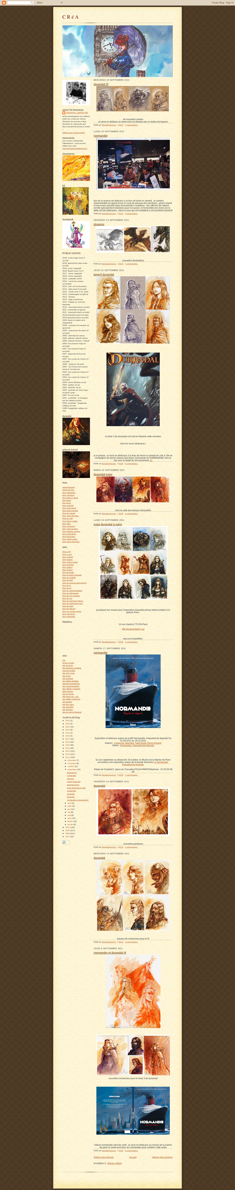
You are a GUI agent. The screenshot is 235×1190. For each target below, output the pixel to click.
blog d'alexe (67, 560)
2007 (67, 837)
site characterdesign (70, 686)
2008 (67, 833)
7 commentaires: (131, 125)
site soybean (67, 678)
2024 (67, 724)
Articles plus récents (104, 1157)
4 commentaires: (131, 514)
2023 (67, 727)
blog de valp (67, 518)
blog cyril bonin (68, 526)
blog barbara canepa (71, 531)
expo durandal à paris (76, 788)
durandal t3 (72, 773)
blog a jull (66, 552)
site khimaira (67, 710)
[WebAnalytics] (66, 844)
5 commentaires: (131, 1151)
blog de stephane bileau (72, 601)
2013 (67, 751)
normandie (71, 776)
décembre (72, 760)
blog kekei (66, 500)
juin (69, 809)
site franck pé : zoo (70, 696)
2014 (67, 748)
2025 (67, 721)
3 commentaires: (131, 214)
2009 (67, 830)
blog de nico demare (71, 596)
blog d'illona (67, 567)
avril (69, 815)
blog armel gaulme (70, 511)
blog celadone (68, 495)
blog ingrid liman (69, 534)
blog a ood (67, 554)
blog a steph (67, 557)
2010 (67, 827)
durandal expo (73, 785)
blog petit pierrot (69, 508)
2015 (67, 745)
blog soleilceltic (68, 616)
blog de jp (66, 585)
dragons (70, 779)
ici (151, 460)
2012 (67, 754)
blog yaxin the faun (70, 516)
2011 (67, 757)
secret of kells (68, 663)
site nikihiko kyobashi (71, 689)
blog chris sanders (70, 529)
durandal (71, 794)
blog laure (66, 503)
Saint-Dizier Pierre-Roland (148, 743)
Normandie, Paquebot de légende (137, 745)
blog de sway (68, 606)
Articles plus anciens (162, 1157)
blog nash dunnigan (70, 542)
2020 (67, 730)
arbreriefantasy (68, 487)
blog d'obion (67, 570)
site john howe (68, 673)
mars (70, 818)
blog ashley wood (69, 539)
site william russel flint (71, 699)
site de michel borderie (72, 712)
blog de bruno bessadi (72, 575)
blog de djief (67, 580)
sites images (67, 691)
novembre (72, 763)
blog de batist (68, 572)
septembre (72, 769)
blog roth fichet (68, 614)
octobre (71, 766)
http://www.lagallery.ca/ (133, 629)
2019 (67, 733)
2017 (67, 739)
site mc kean (67, 665)
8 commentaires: (131, 464)
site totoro (66, 676)
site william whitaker (70, 681)
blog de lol (66, 588)
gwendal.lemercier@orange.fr (74, 148)
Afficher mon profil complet (73, 133)
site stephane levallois (71, 668)
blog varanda (68, 505)
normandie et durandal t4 (77, 800)
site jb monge (68, 694)
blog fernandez (68, 537)
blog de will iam (68, 609)
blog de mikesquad (70, 593)
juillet (70, 806)
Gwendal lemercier (77, 113)
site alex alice (68, 704)
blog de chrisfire (69, 578)
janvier (71, 824)
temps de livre (68, 490)
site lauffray (67, 702)
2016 (67, 742)
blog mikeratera (68, 493)
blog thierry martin (69, 521)
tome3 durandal (73, 782)
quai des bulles (68, 671)
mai (69, 812)
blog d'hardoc (68, 565)
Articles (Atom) (114, 1163)
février (70, 821)
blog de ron (67, 598)
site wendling (67, 707)
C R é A (70, 16)
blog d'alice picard (70, 562)
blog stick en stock (70, 498)
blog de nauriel (68, 513)
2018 (67, 736)
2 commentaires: (131, 847)
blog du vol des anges (71, 611)
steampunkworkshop (71, 684)
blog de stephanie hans (72, 603)
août (70, 803)
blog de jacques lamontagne (74, 583)
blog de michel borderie (72, 591)
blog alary (66, 524)
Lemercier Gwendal (124, 743)
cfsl (63, 660)
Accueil (133, 1157)
